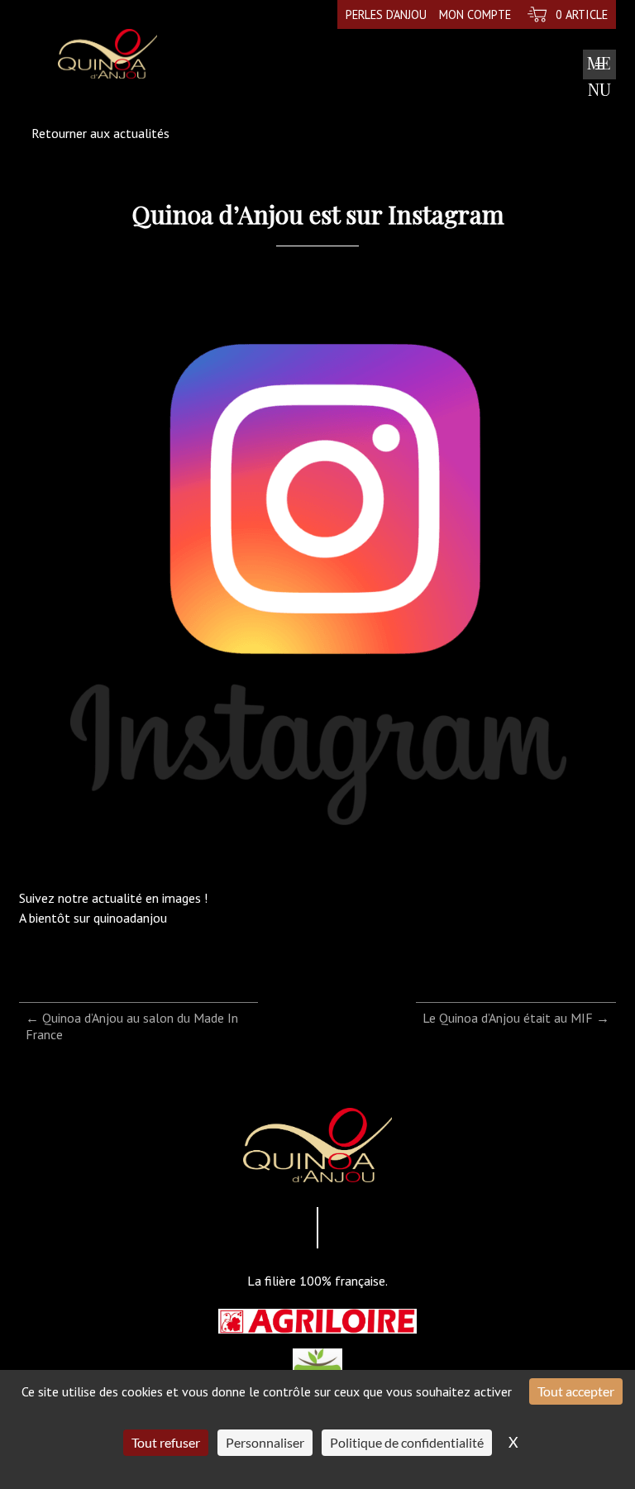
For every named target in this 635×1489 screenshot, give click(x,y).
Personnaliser (265, 1442)
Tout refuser (165, 1442)
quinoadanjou (130, 917)
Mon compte (475, 14)
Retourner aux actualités (100, 133)
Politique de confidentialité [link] (407, 1442)
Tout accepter (575, 1391)
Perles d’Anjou (386, 14)
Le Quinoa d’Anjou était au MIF (516, 1017)
